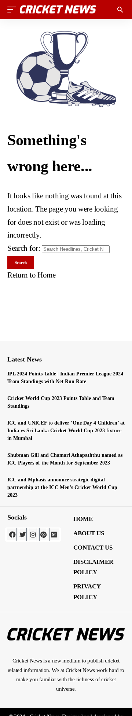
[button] (13, 9)
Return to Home (31, 275)
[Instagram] (33, 534)
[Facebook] (12, 534)
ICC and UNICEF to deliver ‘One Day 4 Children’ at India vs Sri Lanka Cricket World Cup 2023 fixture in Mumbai (66, 430)
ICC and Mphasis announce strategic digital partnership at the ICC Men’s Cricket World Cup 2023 (62, 487)
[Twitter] (22, 534)
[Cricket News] (58, 9)
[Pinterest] (43, 534)
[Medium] (53, 534)
